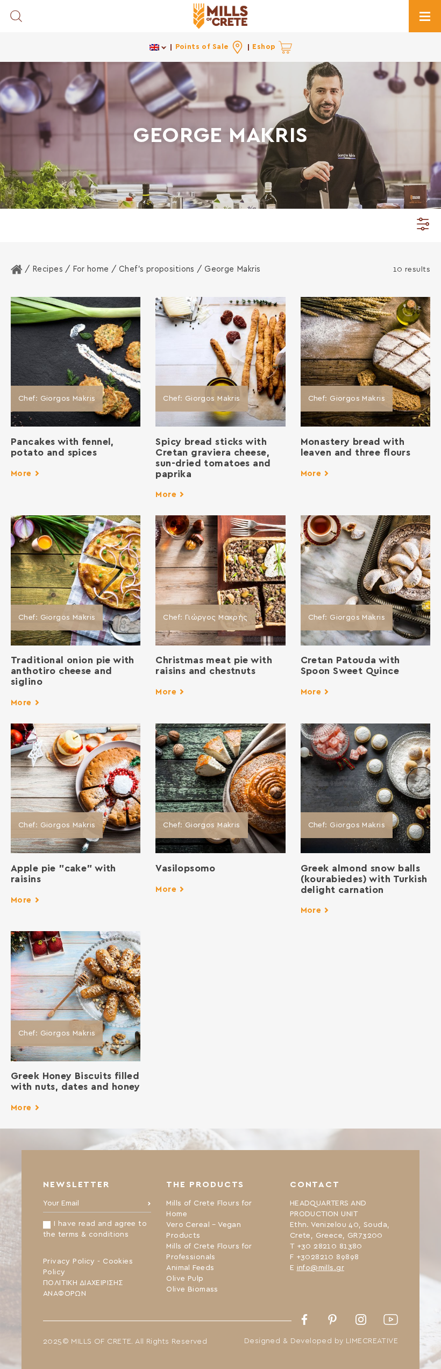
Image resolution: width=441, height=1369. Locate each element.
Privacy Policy (69, 1261)
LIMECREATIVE (372, 1341)
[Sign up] (149, 1206)
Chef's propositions (157, 269)
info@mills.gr (320, 1268)
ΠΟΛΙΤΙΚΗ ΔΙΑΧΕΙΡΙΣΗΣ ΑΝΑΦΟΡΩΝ (83, 1288)
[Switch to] (158, 47)
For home (91, 269)
